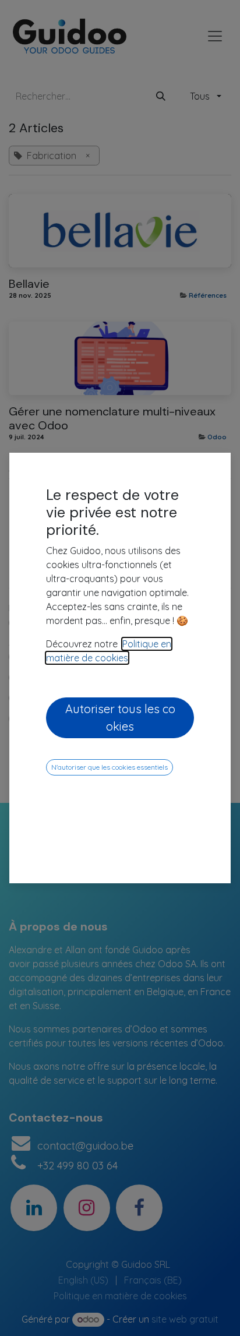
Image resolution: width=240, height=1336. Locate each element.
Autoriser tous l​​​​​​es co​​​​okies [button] (120, 718)
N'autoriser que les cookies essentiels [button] (109, 767)
